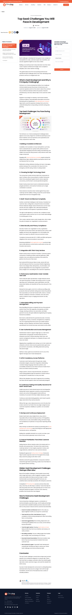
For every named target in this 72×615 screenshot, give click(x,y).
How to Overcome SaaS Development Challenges (8, 57)
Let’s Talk (66, 4)
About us (48, 599)
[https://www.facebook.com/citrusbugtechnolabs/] (5, 607)
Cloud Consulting (28, 597)
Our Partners (49, 601)
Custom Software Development (36, 15)
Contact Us (55, 4)
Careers (48, 597)
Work (45, 4)
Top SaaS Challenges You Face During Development (9, 50)
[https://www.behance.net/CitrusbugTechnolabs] (15, 607)
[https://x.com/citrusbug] (12, 607)
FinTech (37, 597)
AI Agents (26, 595)
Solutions (21, 4)
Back (3, 11)
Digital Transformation (29, 599)
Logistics (37, 599)
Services (27, 4)
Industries (39, 4)
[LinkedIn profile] (26, 580)
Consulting (33, 4)
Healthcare (38, 595)
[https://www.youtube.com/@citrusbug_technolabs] (17, 607)
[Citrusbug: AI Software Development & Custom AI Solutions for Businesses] (8, 4)
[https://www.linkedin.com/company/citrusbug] (10, 607)
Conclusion (5, 60)
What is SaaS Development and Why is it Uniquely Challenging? (9, 45)
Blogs (48, 595)
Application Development (29, 601)
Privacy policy (60, 595)
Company (49, 4)
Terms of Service (61, 597)
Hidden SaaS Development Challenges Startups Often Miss (9, 54)
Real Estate (38, 601)
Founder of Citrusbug (25, 581)
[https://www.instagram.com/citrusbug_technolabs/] (8, 607)
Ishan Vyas (24, 580)
